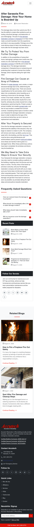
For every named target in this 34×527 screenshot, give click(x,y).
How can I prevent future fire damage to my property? (15, 198)
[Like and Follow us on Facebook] (4, 292)
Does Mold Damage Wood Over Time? (21, 250)
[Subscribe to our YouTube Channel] (22, 292)
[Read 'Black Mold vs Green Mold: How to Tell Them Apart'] (6, 232)
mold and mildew (26, 139)
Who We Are (6, 482)
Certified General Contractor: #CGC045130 (13, 441)
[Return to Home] (8, 3)
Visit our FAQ (15, 520)
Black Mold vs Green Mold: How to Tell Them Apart (19, 230)
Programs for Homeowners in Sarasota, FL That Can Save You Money (20, 260)
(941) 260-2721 (7, 457)
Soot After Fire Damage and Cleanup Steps (15, 395)
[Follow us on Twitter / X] (13, 292)
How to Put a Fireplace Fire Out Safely (21, 240)
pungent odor (23, 106)
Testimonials (6, 495)
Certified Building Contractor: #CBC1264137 (13, 439)
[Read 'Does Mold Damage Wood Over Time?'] (6, 251)
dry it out (25, 135)
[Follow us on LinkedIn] (17, 292)
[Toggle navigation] (30, 3)
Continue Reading (9, 363)
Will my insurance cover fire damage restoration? (14, 217)
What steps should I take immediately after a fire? (15, 211)
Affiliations (6, 485)
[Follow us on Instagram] (9, 292)
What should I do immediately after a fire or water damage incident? (16, 204)
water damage (13, 84)
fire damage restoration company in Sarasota (14, 37)
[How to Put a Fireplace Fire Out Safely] (17, 330)
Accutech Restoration (22, 23)
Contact (5, 501)
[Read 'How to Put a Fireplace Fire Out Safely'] (6, 241)
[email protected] (8, 460)
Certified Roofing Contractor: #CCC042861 (13, 443)
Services (5, 488)
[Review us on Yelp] (4, 297)
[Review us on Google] (26, 292)
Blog (4, 498)
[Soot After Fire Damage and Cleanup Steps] (17, 378)
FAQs (4, 491)
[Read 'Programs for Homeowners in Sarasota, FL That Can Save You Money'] (6, 261)
